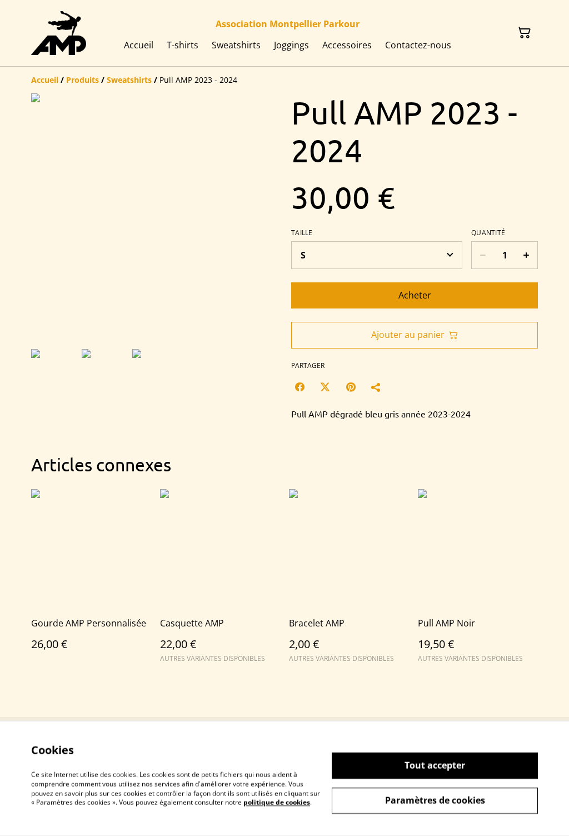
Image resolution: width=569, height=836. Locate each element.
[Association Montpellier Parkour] (58, 33)
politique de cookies (276, 802)
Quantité (488, 233)
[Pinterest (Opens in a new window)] (350, 387)
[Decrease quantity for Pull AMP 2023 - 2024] (482, 255)
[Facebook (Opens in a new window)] (299, 387)
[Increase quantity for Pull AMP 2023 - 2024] (526, 255)
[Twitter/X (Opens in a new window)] (325, 387)
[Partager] (376, 387)
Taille (302, 233)
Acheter (414, 295)
